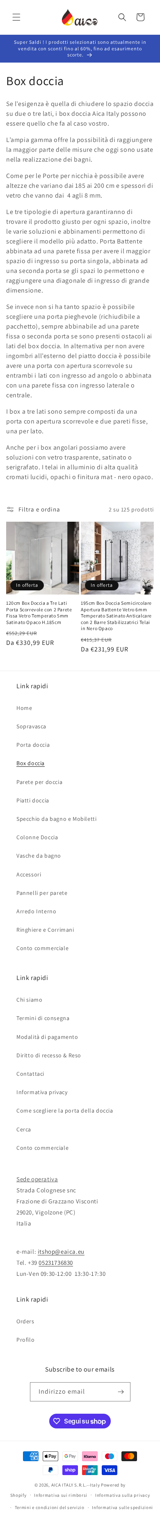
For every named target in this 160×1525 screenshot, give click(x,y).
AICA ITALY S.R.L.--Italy (75, 1485)
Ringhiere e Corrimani (45, 929)
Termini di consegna (42, 1018)
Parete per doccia (39, 782)
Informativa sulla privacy (122, 1495)
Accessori (28, 874)
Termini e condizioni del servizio (50, 1507)
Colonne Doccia (37, 837)
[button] (16, 17)
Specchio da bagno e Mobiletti (56, 818)
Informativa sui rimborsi (60, 1495)
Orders (25, 1321)
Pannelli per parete (41, 893)
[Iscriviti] (121, 1391)
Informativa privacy (41, 1092)
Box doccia (30, 763)
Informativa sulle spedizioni (122, 1507)
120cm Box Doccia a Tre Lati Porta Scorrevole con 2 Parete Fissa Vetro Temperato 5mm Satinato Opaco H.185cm (39, 612)
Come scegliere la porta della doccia (64, 1110)
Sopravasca (31, 726)
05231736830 (56, 1262)
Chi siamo (29, 999)
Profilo (25, 1339)
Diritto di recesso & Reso (48, 1055)
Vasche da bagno (38, 855)
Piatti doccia (32, 800)
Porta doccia (33, 744)
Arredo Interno (36, 911)
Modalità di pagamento (47, 1037)
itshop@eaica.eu (61, 1251)
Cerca (23, 1129)
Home (24, 708)
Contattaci (30, 1073)
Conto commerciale (42, 948)
